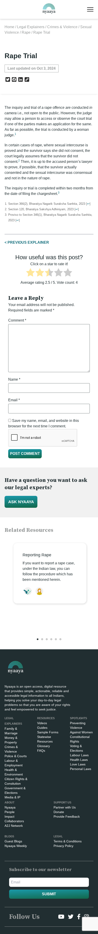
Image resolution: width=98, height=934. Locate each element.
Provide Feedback (67, 816)
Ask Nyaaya (21, 502)
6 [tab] (60, 639)
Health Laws (79, 760)
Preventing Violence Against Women (81, 727)
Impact (9, 816)
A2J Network (14, 825)
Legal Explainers (30, 27)
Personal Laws (80, 769)
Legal (58, 836)
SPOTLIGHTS (78, 718)
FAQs (41, 750)
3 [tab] (47, 639)
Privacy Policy (63, 846)
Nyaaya (10, 807)
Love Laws (77, 764)
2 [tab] (42, 639)
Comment (17, 320)
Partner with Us (65, 807)
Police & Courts (16, 756)
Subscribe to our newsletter (40, 870)
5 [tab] (56, 639)
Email (14, 400)
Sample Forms (47, 732)
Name (14, 379)
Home (9, 27)
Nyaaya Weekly (16, 846)
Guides (42, 727)
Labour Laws (79, 755)
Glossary (43, 746)
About (9, 802)
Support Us (62, 802)
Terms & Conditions (68, 841)
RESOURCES (46, 718)
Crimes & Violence (62, 27)
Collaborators (14, 821)
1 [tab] (38, 639)
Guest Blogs (13, 841)
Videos (42, 723)
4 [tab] (51, 639)
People (10, 812)
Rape (26, 32)
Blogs (9, 836)
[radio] (30, 273)
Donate (59, 812)
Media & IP (12, 797)
